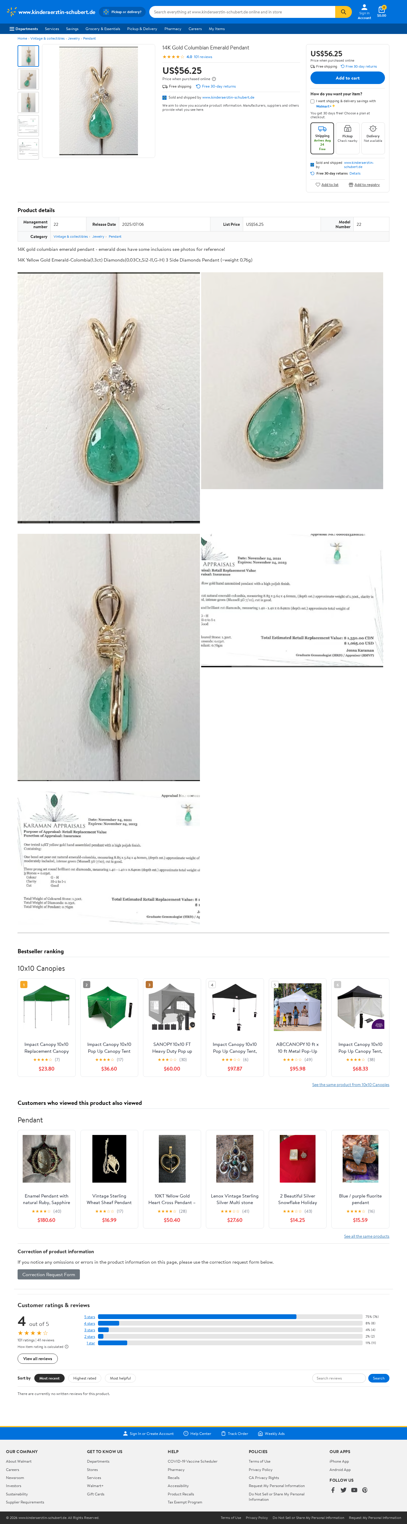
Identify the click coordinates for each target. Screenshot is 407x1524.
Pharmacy (172, 28)
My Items (217, 28)
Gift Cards (95, 1494)
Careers (195, 28)
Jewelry (74, 38)
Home (22, 38)
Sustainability (17, 1494)
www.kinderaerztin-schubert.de (228, 97)
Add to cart (348, 77)
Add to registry (367, 184)
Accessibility (178, 1485)
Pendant (89, 38)
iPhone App (339, 1461)
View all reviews (37, 1358)
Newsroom (15, 1477)
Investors (13, 1485)
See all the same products (366, 1236)
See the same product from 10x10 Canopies (350, 1084)
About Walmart (19, 1461)
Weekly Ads (275, 1433)
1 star (91, 1343)
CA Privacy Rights (264, 1477)
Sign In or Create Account (152, 1433)
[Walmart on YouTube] (354, 1490)
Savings (72, 28)
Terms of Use (260, 1461)
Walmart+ (95, 1485)
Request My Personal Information (277, 1485)
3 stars (89, 1330)
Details (355, 173)
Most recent (49, 1378)
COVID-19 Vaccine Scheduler (193, 1461)
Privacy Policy (261, 1469)
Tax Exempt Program (185, 1502)
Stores (92, 1469)
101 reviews (203, 57)
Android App (340, 1469)
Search (379, 1378)
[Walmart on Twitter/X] (343, 1490)
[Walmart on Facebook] (333, 1490)
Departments (26, 28)
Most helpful (120, 1378)
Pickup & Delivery (142, 28)
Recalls (173, 1477)
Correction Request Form (48, 1274)
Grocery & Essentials (103, 28)
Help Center (200, 1433)
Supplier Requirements (25, 1502)
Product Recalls (181, 1494)
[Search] (343, 12)
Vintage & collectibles (47, 38)
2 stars (89, 1336)
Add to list (329, 184)
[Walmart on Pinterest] (365, 1490)
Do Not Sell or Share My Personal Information (308, 1518)
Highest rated (84, 1378)
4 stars (89, 1323)
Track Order (238, 1433)
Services (52, 28)
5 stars (89, 1317)
